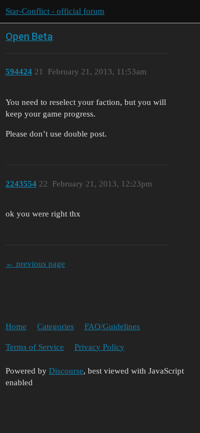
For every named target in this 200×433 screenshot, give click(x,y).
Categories (55, 326)
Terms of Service (35, 347)
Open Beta (29, 36)
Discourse (66, 370)
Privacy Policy (99, 347)
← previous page (35, 263)
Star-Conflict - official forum (55, 11)
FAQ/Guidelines (112, 326)
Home (16, 326)
